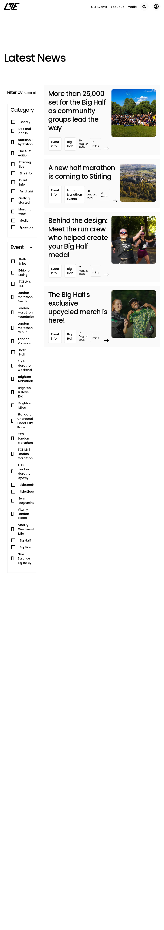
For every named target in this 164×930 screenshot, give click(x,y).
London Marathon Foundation (26, 312)
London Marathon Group (25, 327)
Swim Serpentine (27, 500)
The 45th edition (25, 153)
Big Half (25, 540)
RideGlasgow (29, 491)
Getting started (24, 200)
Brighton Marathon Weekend (25, 365)
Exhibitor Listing (24, 272)
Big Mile (25, 547)
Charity (24, 122)
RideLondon (28, 485)
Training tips (25, 164)
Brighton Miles (24, 405)
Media (23, 220)
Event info (23, 182)
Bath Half (22, 352)
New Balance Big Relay (24, 558)
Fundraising (28, 191)
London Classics (24, 341)
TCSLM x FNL (25, 283)
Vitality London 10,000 (23, 513)
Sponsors (26, 227)
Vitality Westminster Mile (27, 529)
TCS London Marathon (25, 438)
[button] (22, 110)
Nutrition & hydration (26, 142)
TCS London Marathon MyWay (25, 471)
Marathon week (25, 211)
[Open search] (144, 6)
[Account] (156, 6)
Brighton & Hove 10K (24, 392)
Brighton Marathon (25, 379)
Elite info (25, 173)
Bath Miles (22, 261)
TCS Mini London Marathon (25, 453)
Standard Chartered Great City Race (25, 420)
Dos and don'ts (24, 131)
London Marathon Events (25, 297)
